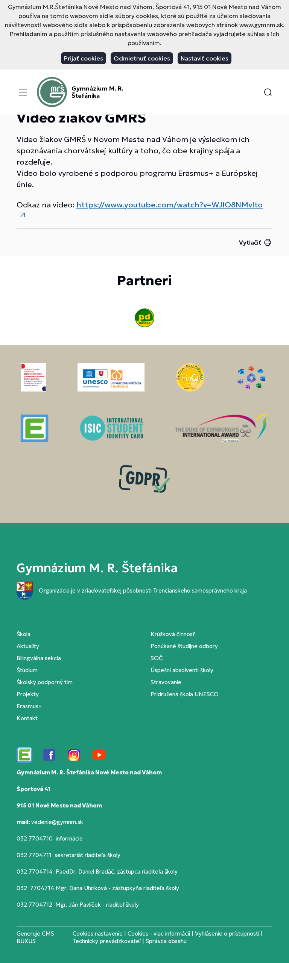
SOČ (157, 658)
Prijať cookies (83, 58)
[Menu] (23, 92)
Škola (23, 634)
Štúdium (27, 670)
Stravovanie (166, 682)
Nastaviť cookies (204, 58)
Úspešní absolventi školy (182, 670)
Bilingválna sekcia (39, 658)
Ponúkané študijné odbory (184, 646)
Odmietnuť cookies (142, 58)
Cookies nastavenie (98, 933)
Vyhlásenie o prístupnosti (227, 933)
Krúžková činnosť (173, 634)
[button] (268, 92)
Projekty (28, 694)
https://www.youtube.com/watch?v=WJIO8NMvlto (169, 205)
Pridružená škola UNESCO (185, 694)
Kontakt (27, 718)
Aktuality (28, 646)
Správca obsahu (166, 941)
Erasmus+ (29, 706)
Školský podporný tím (45, 682)
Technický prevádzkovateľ (107, 941)
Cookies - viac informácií (159, 933)
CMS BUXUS (35, 937)
